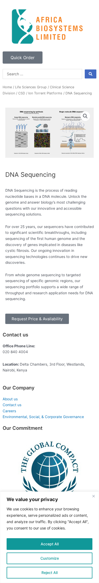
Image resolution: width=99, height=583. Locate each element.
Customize (49, 558)
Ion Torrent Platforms (45, 93)
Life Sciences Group (31, 87)
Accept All (50, 544)
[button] (85, 116)
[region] (49, 537)
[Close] (93, 496)
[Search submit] (90, 73)
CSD (21, 93)
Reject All (49, 572)
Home (7, 87)
